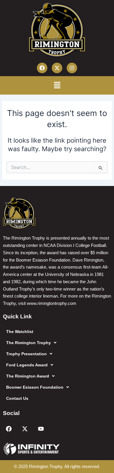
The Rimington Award (27, 376)
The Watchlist (19, 331)
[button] (57, 85)
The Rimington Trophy (28, 342)
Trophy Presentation (26, 353)
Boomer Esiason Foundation (34, 387)
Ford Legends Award (27, 365)
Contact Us (17, 398)
